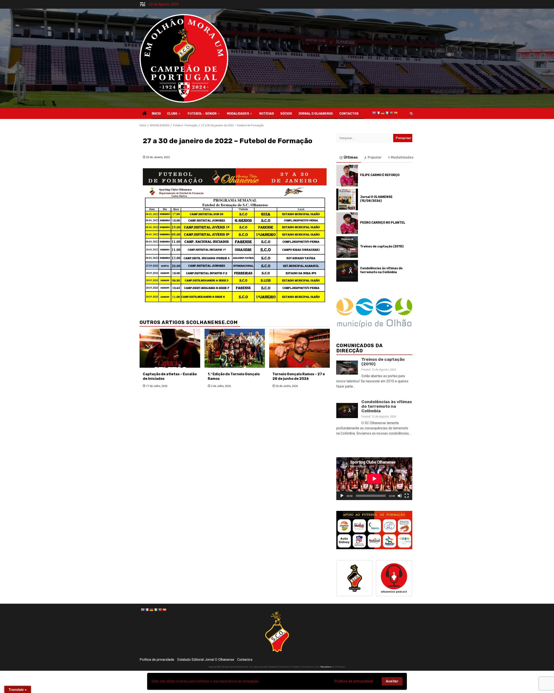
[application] (374, 478)
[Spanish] (396, 113)
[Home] (144, 114)
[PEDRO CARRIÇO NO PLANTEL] (347, 223)
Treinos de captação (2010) (382, 246)
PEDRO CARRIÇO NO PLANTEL (382, 223)
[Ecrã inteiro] (406, 496)
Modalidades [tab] (402, 157)
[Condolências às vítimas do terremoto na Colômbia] (347, 271)
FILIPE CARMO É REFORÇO (379, 175)
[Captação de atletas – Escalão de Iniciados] (170, 348)
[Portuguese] (391, 113)
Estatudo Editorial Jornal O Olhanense (205, 660)
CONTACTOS (349, 114)
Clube (172, 114)
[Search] (411, 113)
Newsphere (325, 667)
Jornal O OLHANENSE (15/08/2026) (376, 199)
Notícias (266, 114)
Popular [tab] (375, 157)
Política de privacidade (354, 681)
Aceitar (392, 681)
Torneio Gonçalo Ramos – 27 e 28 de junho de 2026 (298, 376)
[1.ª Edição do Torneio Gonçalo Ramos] (235, 348)
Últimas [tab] (351, 157)
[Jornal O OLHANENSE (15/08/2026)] (347, 199)
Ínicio (156, 114)
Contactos (245, 660)
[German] (383, 113)
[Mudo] (400, 496)
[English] (374, 113)
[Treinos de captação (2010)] (347, 247)
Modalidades (238, 114)
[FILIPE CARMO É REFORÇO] (347, 175)
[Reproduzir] (342, 496)
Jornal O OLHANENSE (315, 114)
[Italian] (387, 113)
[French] (378, 113)
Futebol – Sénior (202, 114)
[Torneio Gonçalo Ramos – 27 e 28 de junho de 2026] (299, 348)
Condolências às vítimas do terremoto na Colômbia (381, 270)
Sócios (286, 114)
